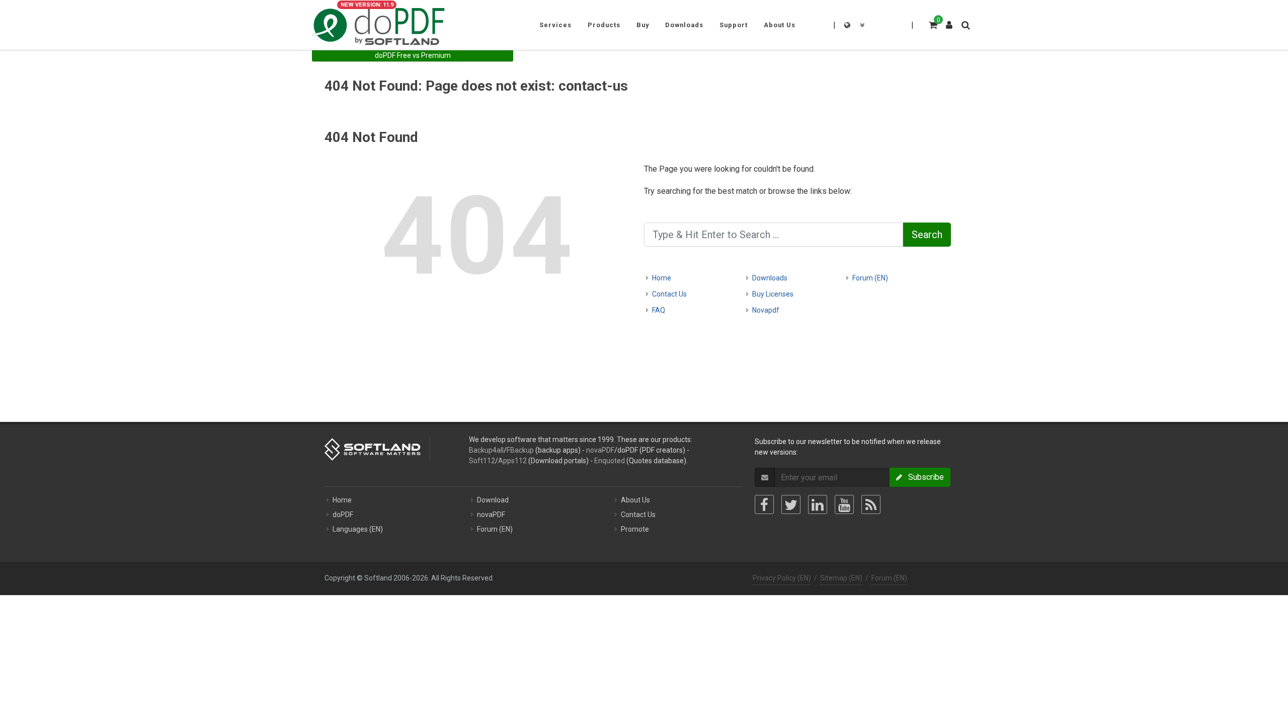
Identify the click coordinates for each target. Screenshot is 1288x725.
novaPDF (600, 450)
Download (493, 500)
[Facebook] (764, 504)
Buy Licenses (772, 294)
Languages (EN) (358, 529)
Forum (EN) (870, 278)
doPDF (343, 515)
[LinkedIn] (817, 504)
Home (661, 278)
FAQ (658, 310)
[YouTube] (844, 504)
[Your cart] (932, 23)
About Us (635, 500)
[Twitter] (790, 504)
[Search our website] (965, 23)
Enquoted (609, 461)
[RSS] (870, 504)
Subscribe (923, 477)
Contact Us (669, 294)
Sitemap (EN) (841, 578)
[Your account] (949, 21)
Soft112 (482, 461)
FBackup (520, 450)
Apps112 (512, 461)
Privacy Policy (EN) (782, 578)
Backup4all (486, 450)
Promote (635, 529)
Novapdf (765, 310)
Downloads (769, 278)
